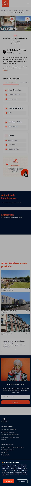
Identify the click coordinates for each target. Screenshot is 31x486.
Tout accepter (8, 481)
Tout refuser (22, 481)
